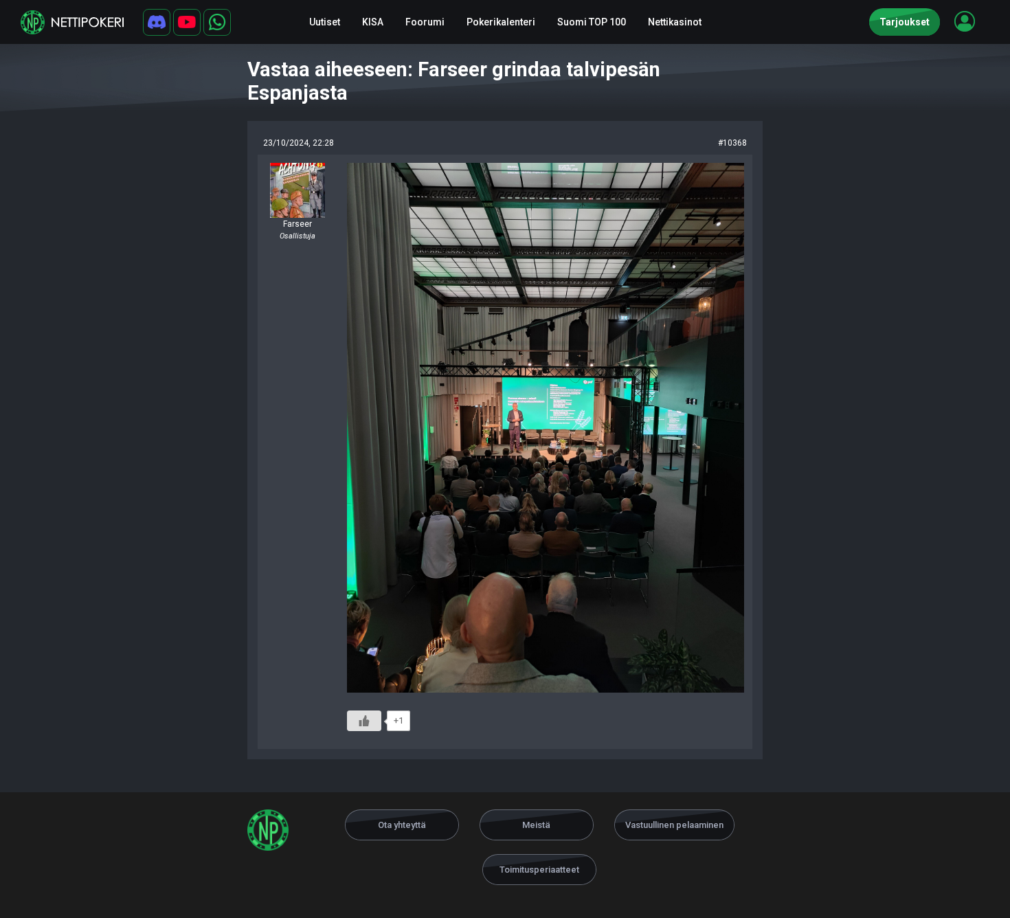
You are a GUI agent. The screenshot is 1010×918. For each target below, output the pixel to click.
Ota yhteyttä (402, 825)
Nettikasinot (675, 21)
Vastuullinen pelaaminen (674, 825)
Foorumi (425, 21)
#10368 (732, 143)
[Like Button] (364, 720)
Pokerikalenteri (501, 21)
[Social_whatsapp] (217, 22)
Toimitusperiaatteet (539, 869)
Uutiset (324, 21)
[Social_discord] (156, 22)
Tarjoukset (904, 21)
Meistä (536, 825)
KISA (372, 21)
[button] (964, 21)
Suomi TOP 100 (591, 21)
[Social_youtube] (187, 22)
